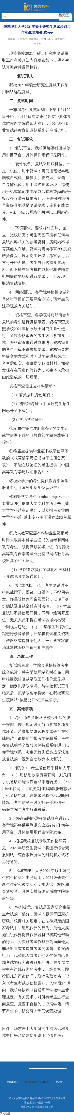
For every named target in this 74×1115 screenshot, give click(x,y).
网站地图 (5, 1113)
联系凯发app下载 (44, 1106)
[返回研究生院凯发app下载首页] (37, 7)
